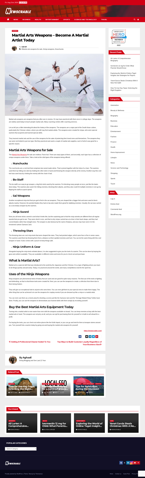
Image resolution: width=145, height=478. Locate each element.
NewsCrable (25, 392)
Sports (66, 19)
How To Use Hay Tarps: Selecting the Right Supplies (21, 389)
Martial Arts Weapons (19, 154)
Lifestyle (98, 383)
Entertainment (52, 19)
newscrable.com (118, 37)
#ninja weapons (48, 49)
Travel (104, 19)
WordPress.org (116, 214)
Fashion (113, 137)
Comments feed (116, 209)
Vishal (90, 392)
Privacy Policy (136, 474)
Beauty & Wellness (117, 110)
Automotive (115, 105)
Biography (114, 116)
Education (114, 126)
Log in (113, 199)
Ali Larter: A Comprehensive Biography (17, 426)
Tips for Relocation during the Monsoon (87, 387)
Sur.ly (122, 41)
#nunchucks (59, 49)
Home (111, 474)
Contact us (118, 474)
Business (26, 19)
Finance (113, 142)
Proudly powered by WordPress (14, 474)
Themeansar (38, 474)
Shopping (114, 173)
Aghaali (24, 47)
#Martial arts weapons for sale (31, 49)
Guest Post (126, 474)
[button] (134, 19)
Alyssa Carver (49, 429)
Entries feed (115, 204)
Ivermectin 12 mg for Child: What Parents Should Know (54, 426)
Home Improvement (88, 383)
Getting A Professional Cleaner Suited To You (30, 342)
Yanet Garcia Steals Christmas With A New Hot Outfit (123, 426)
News (16, 19)
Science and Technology (85, 19)
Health (38, 19)
